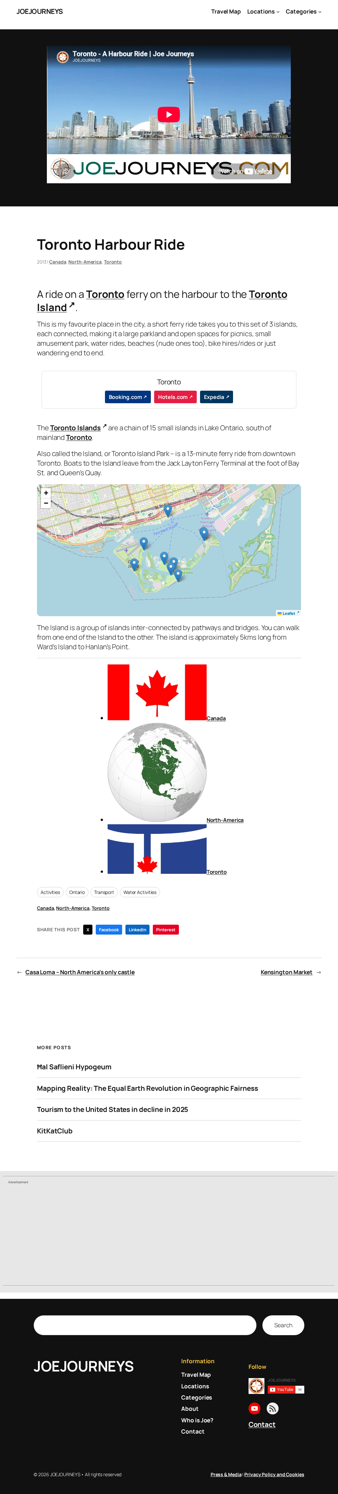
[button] (171, 569)
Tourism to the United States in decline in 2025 (112, 1109)
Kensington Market (287, 972)
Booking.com (125, 397)
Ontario (77, 892)
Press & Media (226, 1474)
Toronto (113, 262)
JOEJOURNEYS (40, 11)
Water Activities (139, 892)
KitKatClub (55, 1131)
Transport (104, 892)
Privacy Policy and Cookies (274, 1474)
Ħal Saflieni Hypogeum (74, 1067)
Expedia (214, 397)
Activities (50, 892)
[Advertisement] (169, 1235)
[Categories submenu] (319, 11)
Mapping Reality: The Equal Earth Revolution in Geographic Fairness (147, 1088)
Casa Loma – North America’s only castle (80, 972)
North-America (85, 262)
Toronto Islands (75, 427)
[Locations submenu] (278, 11)
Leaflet (288, 613)
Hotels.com (172, 397)
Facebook (108, 930)
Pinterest (166, 930)
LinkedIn (137, 930)
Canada (57, 262)
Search (283, 1325)
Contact (262, 1424)
